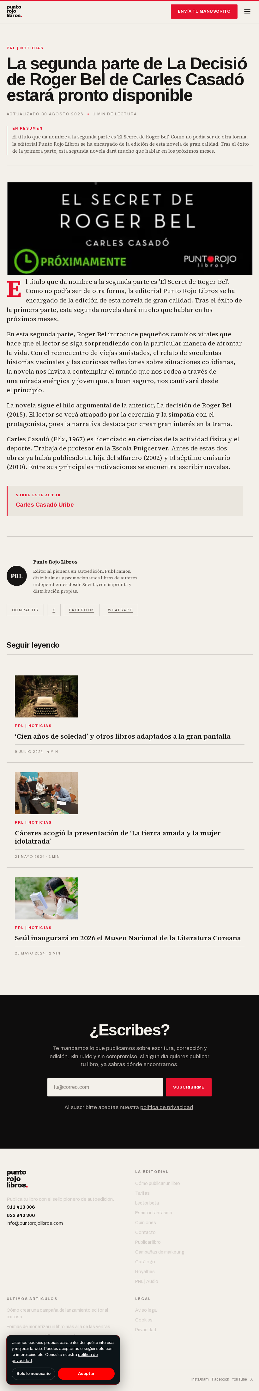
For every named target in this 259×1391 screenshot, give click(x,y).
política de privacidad (166, 1107)
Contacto (145, 1232)
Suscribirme (189, 1087)
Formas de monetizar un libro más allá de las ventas (58, 1326)
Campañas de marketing (159, 1252)
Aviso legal (146, 1310)
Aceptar (86, 1373)
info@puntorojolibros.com (35, 1223)
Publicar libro (148, 1242)
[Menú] (247, 11)
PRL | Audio (146, 1281)
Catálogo (145, 1262)
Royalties (145, 1271)
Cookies (144, 1320)
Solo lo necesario (33, 1373)
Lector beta (147, 1203)
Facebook (81, 610)
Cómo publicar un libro (157, 1183)
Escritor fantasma (153, 1213)
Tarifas (142, 1193)
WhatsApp (120, 610)
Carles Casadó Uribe (45, 504)
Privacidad (145, 1329)
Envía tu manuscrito (204, 11)
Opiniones (145, 1222)
